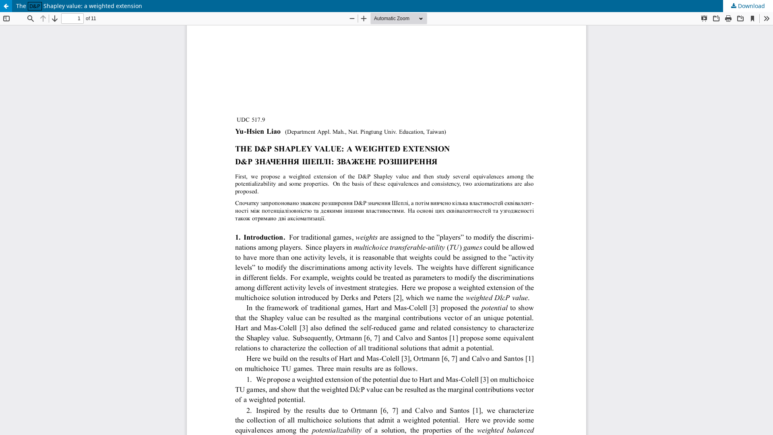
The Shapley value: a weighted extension (79, 6)
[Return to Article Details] (6, 6)
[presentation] (35, 6)
